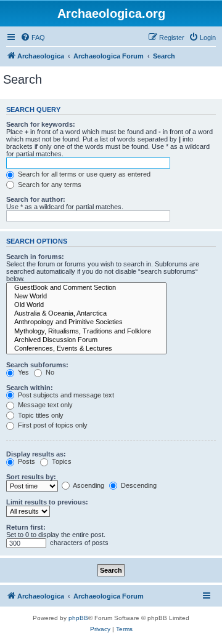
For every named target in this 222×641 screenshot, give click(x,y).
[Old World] (86, 305)
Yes (22, 372)
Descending (138, 485)
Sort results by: (31, 476)
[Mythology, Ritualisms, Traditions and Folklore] (86, 331)
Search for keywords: (40, 124)
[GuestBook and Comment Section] (86, 288)
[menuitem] (32, 37)
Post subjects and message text (65, 395)
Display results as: (36, 454)
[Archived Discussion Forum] (86, 340)
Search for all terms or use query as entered (83, 174)
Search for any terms (48, 184)
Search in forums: (35, 256)
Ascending (88, 485)
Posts (25, 461)
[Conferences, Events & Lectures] (86, 348)
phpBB (78, 618)
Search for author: (35, 199)
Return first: (26, 527)
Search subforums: (37, 364)
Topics (61, 461)
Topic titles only (40, 415)
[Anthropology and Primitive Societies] (86, 322)
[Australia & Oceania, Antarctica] (86, 313)
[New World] (86, 296)
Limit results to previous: (47, 502)
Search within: (29, 387)
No (49, 372)
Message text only (44, 404)
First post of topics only (52, 425)
